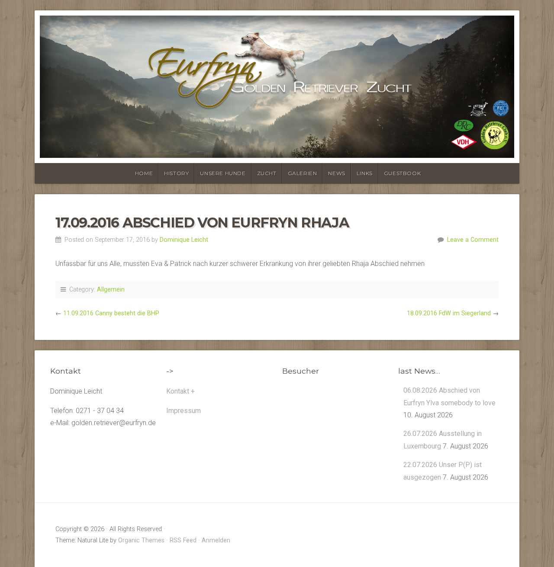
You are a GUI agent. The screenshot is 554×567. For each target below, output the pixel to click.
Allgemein (111, 289)
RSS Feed (183, 540)
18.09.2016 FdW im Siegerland (449, 313)
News (336, 173)
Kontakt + (180, 391)
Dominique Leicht (184, 239)
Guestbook (402, 173)
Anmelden (216, 540)
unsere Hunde (222, 173)
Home (144, 173)
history (176, 173)
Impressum (183, 411)
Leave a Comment (473, 239)
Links (365, 173)
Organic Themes (141, 540)
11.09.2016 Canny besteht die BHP (111, 313)
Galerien (302, 173)
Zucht (267, 173)
